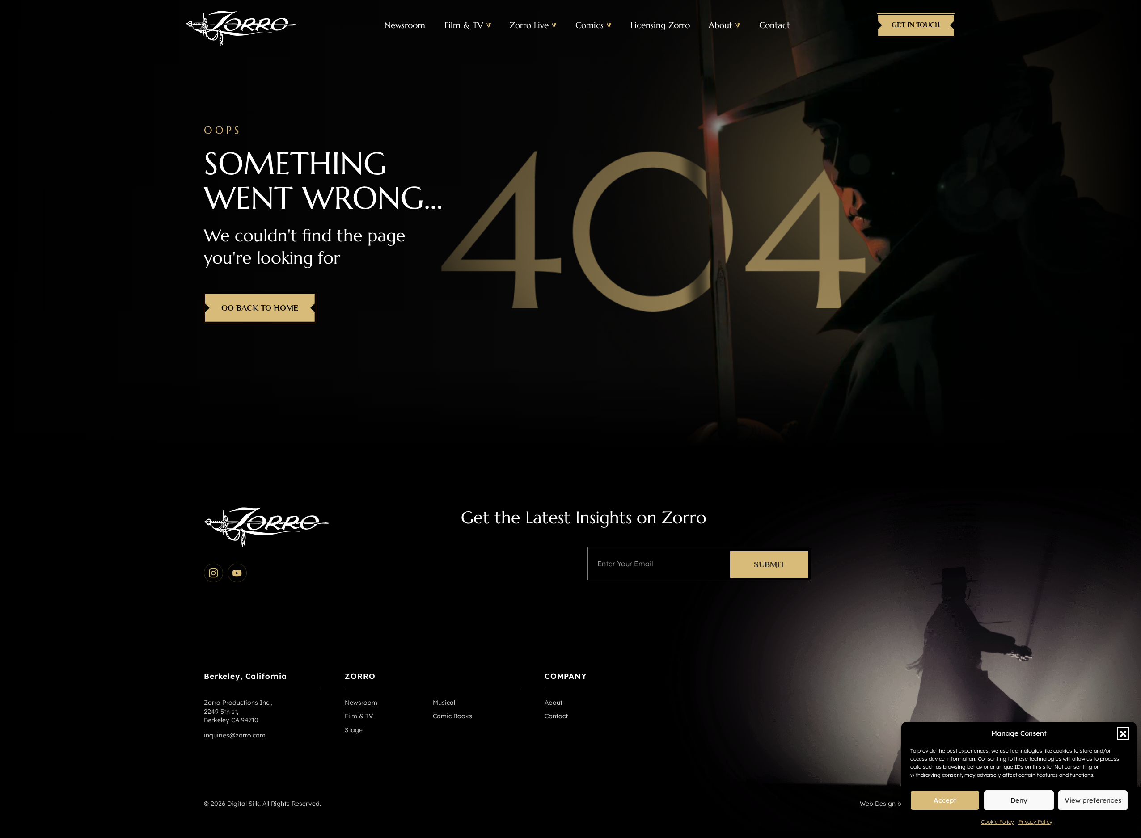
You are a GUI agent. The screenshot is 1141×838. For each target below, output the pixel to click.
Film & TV (463, 25)
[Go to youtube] (237, 573)
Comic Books (452, 716)
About (720, 25)
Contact (774, 25)
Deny (1018, 800)
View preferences (1093, 800)
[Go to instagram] (213, 573)
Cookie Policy (997, 821)
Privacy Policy (1035, 821)
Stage (354, 730)
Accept (945, 800)
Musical (444, 703)
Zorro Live (529, 25)
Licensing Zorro (660, 25)
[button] (1123, 733)
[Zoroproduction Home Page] (242, 25)
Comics (589, 25)
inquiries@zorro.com (235, 735)
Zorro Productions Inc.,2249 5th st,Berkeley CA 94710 (238, 711)
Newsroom (405, 25)
